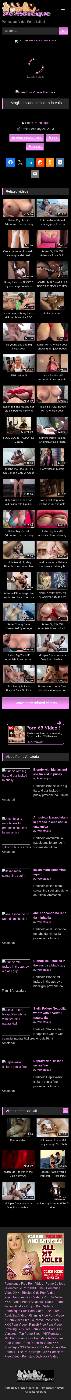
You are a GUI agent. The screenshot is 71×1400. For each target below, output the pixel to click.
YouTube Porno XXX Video (23, 1297)
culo (54, 137)
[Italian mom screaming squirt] (16, 896)
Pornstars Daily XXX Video (40, 1356)
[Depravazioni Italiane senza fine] (16, 1087)
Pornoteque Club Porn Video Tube (28, 1311)
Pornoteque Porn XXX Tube (25, 1288)
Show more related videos (35, 703)
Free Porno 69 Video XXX (41, 1342)
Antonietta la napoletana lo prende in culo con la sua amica (50, 822)
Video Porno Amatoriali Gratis (33, 1301)
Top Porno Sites (29, 1333)
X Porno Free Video (45, 1320)
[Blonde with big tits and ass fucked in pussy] (16, 795)
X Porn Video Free (17, 1320)
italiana (36, 146)
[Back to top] (59, 1388)
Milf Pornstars (52, 1333)
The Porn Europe (29, 1352)
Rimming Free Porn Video (46, 1315)
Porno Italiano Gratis (28, 137)
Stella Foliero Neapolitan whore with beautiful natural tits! (50, 1013)
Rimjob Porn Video (38, 1306)
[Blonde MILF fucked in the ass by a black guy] (16, 986)
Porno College (55, 1283)
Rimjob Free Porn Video (45, 1324)
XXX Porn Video (16, 1324)
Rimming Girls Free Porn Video (26, 1329)
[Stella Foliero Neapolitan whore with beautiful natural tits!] (16, 1034)
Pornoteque (41, 122)
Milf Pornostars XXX (18, 1338)
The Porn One (48, 1347)
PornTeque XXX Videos (21, 1347)
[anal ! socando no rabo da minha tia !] (16, 939)
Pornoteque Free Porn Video (24, 1283)
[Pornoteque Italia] (29, 10)
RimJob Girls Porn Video (38, 1292)
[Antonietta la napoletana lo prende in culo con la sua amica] (16, 843)
